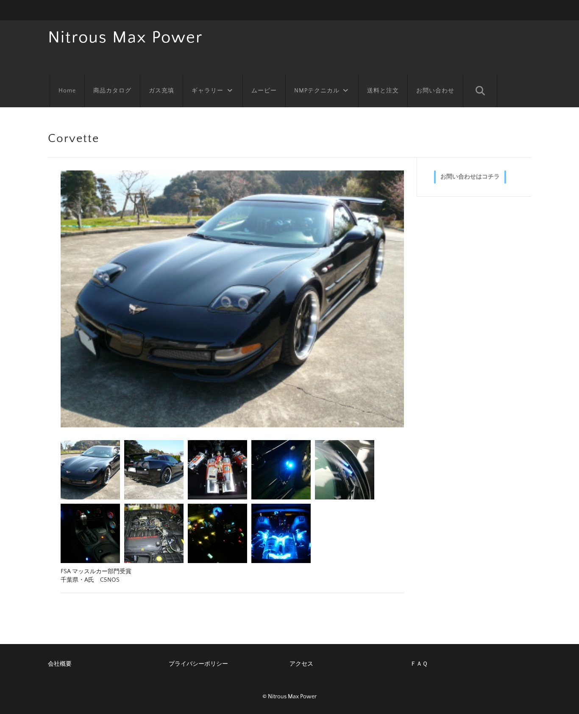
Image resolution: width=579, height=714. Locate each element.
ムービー (264, 90)
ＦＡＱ (419, 664)
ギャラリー (207, 90)
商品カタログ (112, 90)
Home (67, 90)
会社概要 (60, 664)
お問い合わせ (435, 90)
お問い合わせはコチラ (470, 176)
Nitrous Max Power (125, 37)
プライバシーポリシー (198, 664)
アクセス (301, 664)
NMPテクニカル (317, 90)
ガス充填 (161, 90)
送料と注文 (383, 90)
